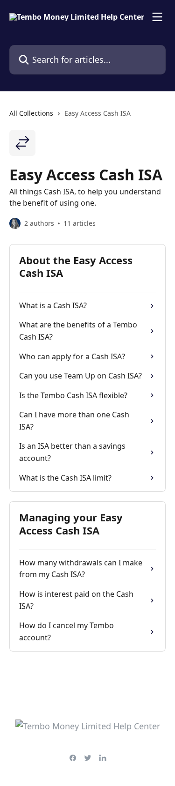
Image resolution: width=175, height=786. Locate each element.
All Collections (31, 113)
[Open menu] (157, 16)
